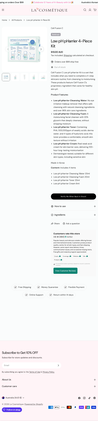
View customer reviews (65, 271)
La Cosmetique (17, 404)
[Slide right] (41, 49)
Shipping (68, 55)
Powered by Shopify (33, 404)
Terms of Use (34, 372)
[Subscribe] (58, 365)
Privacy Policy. (48, 372)
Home (4, 20)
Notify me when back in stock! (73, 196)
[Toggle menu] (2, 9)
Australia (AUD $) (13, 397)
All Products (17, 20)
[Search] (84, 9)
